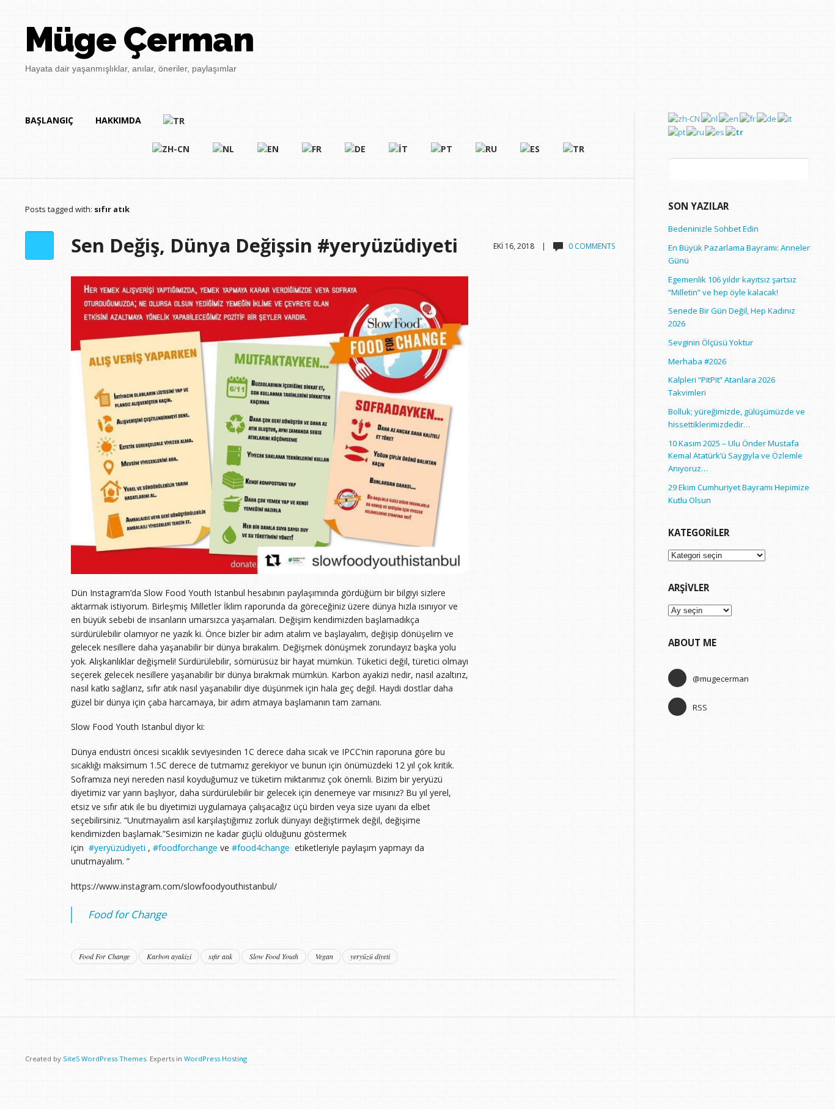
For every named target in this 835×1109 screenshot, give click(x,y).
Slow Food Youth (273, 956)
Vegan (324, 956)
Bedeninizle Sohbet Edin (713, 228)
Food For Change (104, 956)
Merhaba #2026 (697, 361)
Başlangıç (49, 120)
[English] (268, 154)
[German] (356, 154)
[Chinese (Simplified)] (171, 154)
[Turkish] (374, 126)
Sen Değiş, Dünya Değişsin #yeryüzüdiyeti (264, 245)
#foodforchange (185, 847)
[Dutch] (224, 154)
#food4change (261, 847)
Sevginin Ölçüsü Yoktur (710, 342)
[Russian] (487, 154)
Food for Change (127, 914)
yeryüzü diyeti (370, 956)
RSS (700, 707)
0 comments (591, 246)
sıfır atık (220, 956)
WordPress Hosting (215, 1058)
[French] (312, 154)
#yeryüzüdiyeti (117, 847)
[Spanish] (530, 154)
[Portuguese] (442, 154)
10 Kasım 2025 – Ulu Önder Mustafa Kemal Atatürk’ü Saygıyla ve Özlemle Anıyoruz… (735, 456)
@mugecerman (721, 678)
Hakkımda (118, 120)
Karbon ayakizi (169, 956)
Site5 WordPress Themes (104, 1058)
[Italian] (399, 154)
